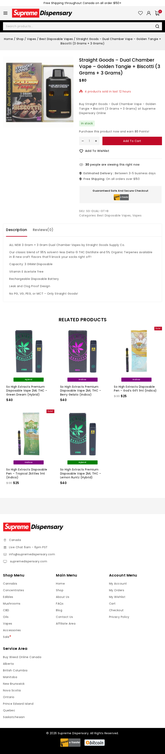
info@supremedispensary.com (32, 554)
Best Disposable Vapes (114, 215)
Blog (59, 610)
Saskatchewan (14, 717)
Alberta (8, 664)
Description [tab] (16, 229)
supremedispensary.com (28, 561)
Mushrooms (12, 604)
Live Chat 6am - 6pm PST (28, 547)
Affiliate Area (65, 624)
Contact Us (64, 617)
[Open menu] (5, 13)
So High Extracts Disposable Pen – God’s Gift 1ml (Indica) (135, 389)
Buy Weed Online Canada (22, 657)
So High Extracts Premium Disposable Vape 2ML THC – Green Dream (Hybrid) (26, 391)
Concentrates (13, 590)
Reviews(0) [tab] (43, 229)
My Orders (116, 590)
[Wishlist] (140, 13)
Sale (6, 637)
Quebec (9, 710)
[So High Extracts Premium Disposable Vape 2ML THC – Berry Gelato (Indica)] (82, 351)
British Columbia (15, 670)
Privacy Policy (119, 617)
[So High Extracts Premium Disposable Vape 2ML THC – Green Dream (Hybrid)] (28, 351)
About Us (62, 597)
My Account (118, 584)
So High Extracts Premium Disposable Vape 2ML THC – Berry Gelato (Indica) (80, 391)
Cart (112, 604)
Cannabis (10, 584)
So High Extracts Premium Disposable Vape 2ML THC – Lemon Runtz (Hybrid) (80, 473)
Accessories (12, 630)
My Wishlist (117, 597)
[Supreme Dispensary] (42, 13)
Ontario (8, 697)
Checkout (116, 610)
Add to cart (132, 141)
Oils (5, 617)
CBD (6, 610)
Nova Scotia (12, 690)
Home (60, 584)
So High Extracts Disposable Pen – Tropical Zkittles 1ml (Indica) (26, 473)
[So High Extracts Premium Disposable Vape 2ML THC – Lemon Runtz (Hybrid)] (82, 434)
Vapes (137, 215)
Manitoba (10, 677)
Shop (59, 590)
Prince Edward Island (18, 704)
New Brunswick (14, 684)
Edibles (8, 597)
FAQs (59, 604)
